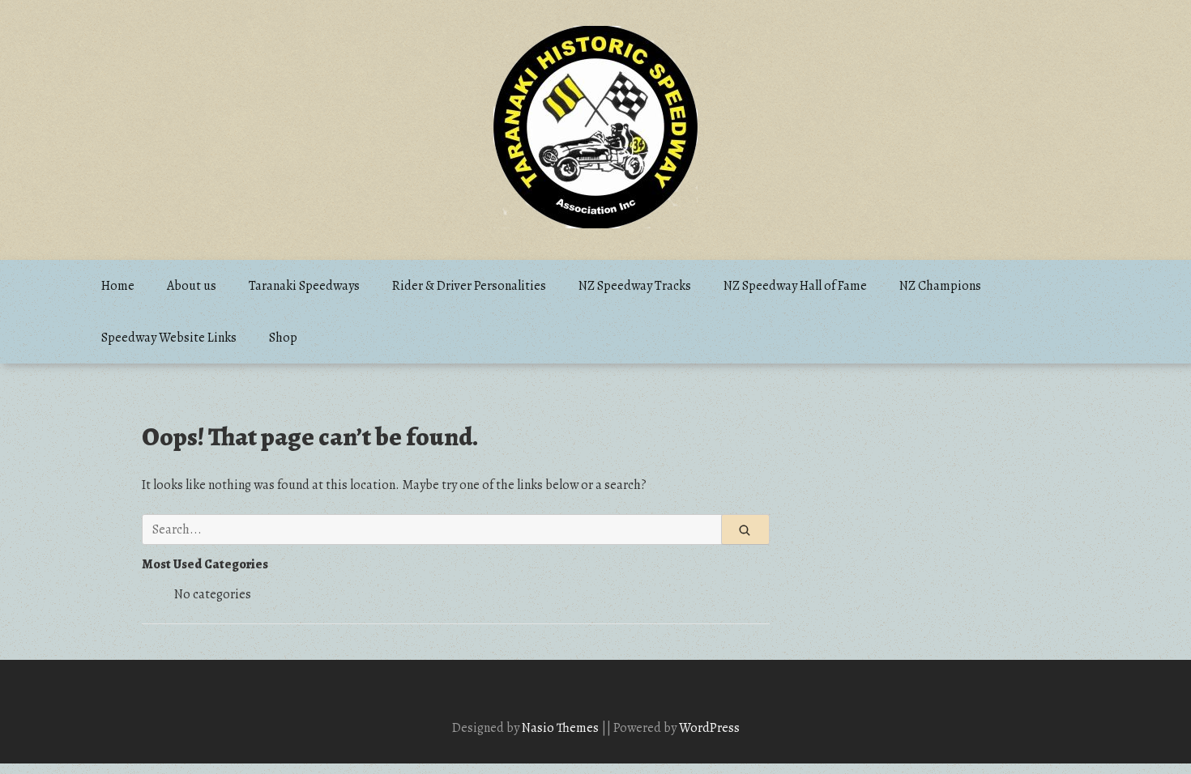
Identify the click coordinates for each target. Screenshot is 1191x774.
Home (117, 286)
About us (191, 286)
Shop (283, 338)
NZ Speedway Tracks (634, 286)
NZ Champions (940, 286)
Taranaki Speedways (304, 286)
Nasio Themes (561, 728)
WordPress (709, 728)
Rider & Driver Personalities (469, 286)
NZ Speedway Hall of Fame (795, 286)
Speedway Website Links (169, 338)
